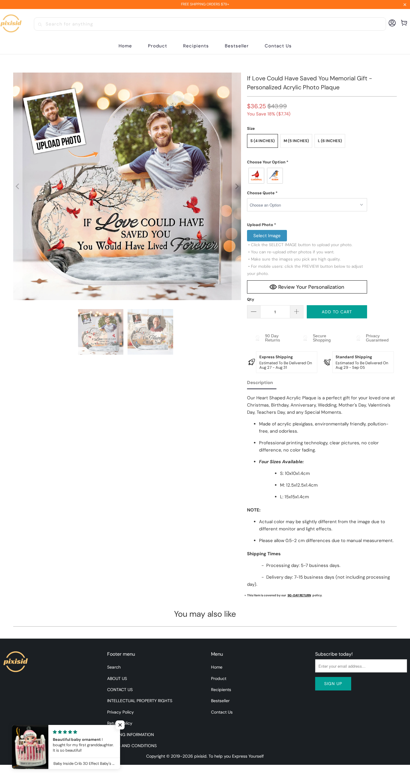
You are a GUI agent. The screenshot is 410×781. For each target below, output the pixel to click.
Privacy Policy (120, 712)
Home (216, 667)
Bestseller (220, 700)
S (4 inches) (262, 140)
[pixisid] (11, 24)
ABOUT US (117, 678)
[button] (157, 46)
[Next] (236, 186)
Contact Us (222, 712)
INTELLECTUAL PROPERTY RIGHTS (139, 700)
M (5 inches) (296, 140)
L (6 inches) (330, 140)
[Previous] (18, 186)
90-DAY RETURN (299, 595)
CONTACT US (120, 689)
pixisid (200, 756)
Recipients (221, 689)
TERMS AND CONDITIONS (132, 745)
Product (218, 678)
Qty (250, 299)
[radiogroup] (307, 175)
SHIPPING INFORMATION (130, 734)
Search (114, 667)
